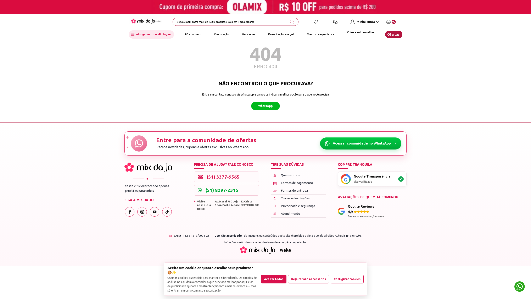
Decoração (221, 34)
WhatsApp (265, 106)
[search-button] (292, 22)
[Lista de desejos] (316, 22)
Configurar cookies (347, 279)
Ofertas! (393, 34)
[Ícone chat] (335, 22)
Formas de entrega (290, 190)
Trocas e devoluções (291, 198)
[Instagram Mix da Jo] (142, 212)
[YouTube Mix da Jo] (154, 212)
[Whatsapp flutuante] (519, 287)
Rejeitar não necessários (308, 279)
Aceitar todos (273, 279)
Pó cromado (193, 34)
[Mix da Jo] (148, 167)
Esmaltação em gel (281, 34)
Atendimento (286, 213)
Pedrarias (248, 34)
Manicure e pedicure (320, 34)
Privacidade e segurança (294, 205)
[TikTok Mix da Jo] (167, 212)
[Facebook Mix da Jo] (129, 212)
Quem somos (286, 175)
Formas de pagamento (293, 182)
